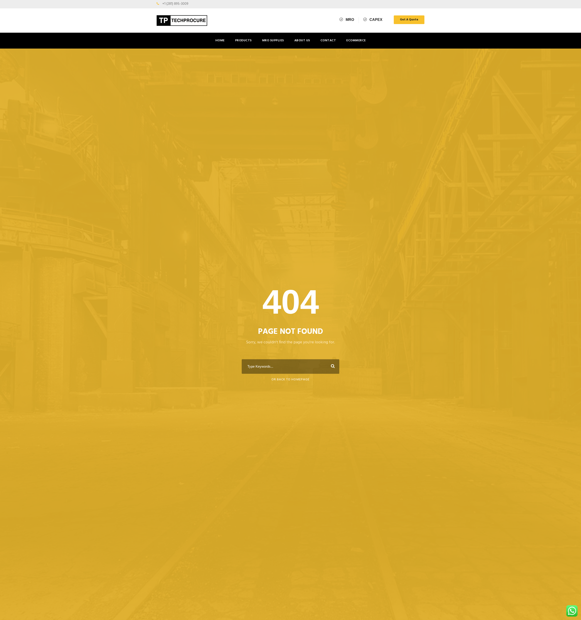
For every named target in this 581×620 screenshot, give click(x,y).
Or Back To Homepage (290, 379)
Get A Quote (409, 19)
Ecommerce (356, 40)
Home (220, 40)
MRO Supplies (273, 40)
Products (243, 40)
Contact (328, 40)
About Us (302, 40)
